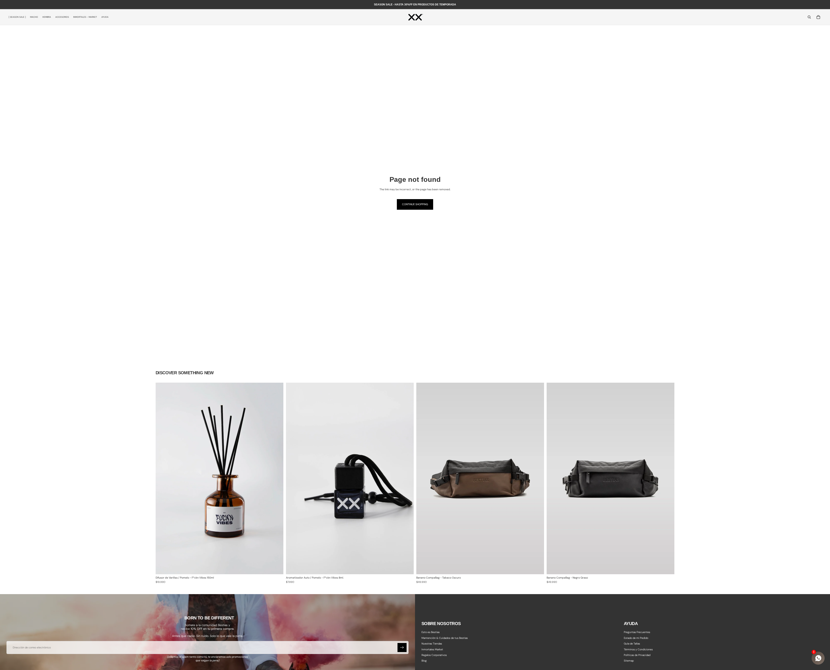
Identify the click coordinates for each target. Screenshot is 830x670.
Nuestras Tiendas (431, 643)
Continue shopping (415, 204)
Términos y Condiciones (638, 649)
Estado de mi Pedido (636, 638)
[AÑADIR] (277, 568)
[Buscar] (809, 17)
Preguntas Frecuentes (637, 632)
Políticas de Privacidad (637, 655)
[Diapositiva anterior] (422, 478)
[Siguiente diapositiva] (537, 478)
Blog (424, 660)
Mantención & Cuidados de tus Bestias (444, 638)
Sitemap (629, 660)
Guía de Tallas (632, 643)
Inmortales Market (432, 649)
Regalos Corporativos (434, 655)
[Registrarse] (402, 647)
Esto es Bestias (430, 632)
